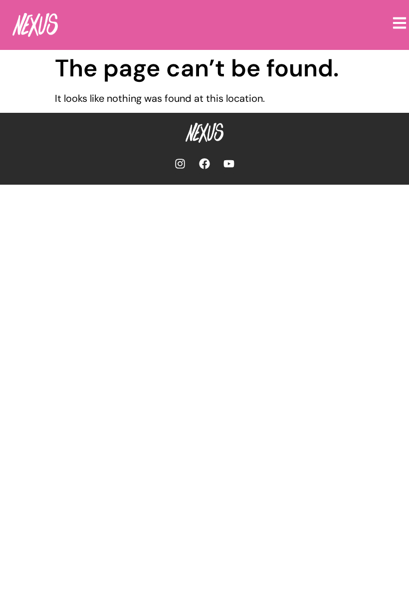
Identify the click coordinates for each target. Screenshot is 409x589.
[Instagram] (180, 164)
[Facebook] (204, 164)
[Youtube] (229, 164)
